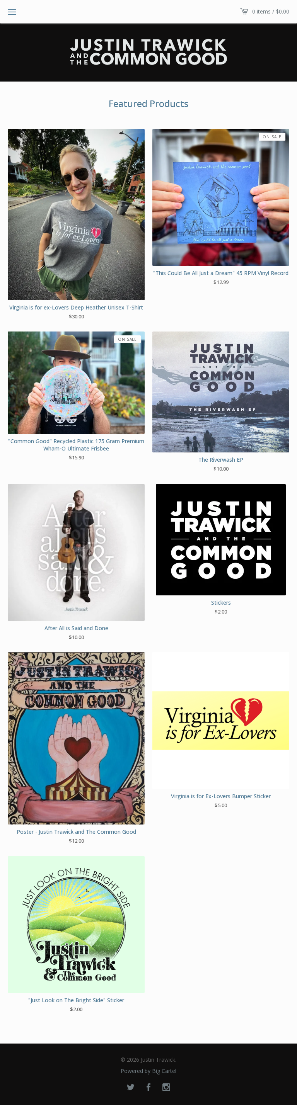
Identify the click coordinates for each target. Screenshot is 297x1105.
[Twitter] (131, 1087)
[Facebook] (148, 1087)
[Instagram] (166, 1087)
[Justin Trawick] (148, 52)
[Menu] (12, 11)
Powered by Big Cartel (148, 1071)
